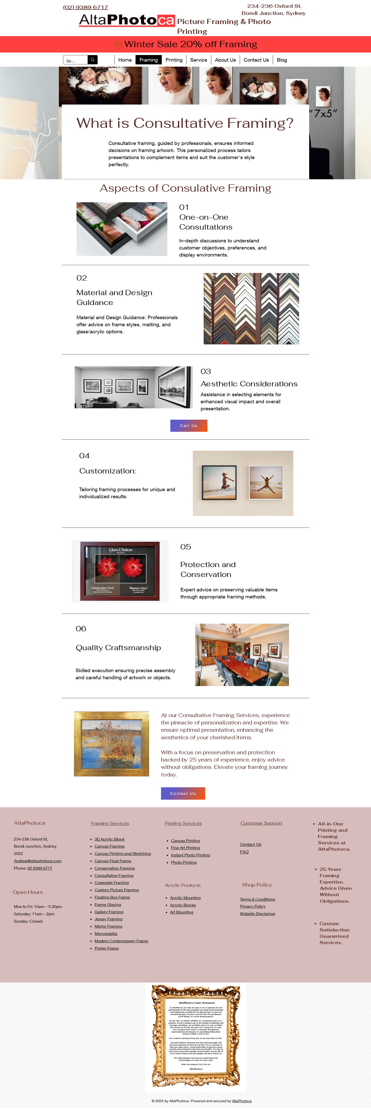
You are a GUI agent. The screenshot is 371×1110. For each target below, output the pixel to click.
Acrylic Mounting (185, 897)
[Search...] (92, 59)
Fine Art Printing (185, 847)
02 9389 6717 (40, 868)
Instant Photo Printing (190, 854)
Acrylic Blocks (183, 904)
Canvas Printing (185, 840)
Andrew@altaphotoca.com (38, 860)
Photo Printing (184, 862)
